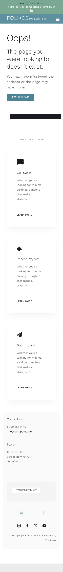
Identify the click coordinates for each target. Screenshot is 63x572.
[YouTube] (44, 526)
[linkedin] (31, 10)
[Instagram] (19, 526)
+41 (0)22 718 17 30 (31, 3)
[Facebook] (27, 526)
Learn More (24, 214)
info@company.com (20, 431)
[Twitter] (36, 526)
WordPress (50, 540)
